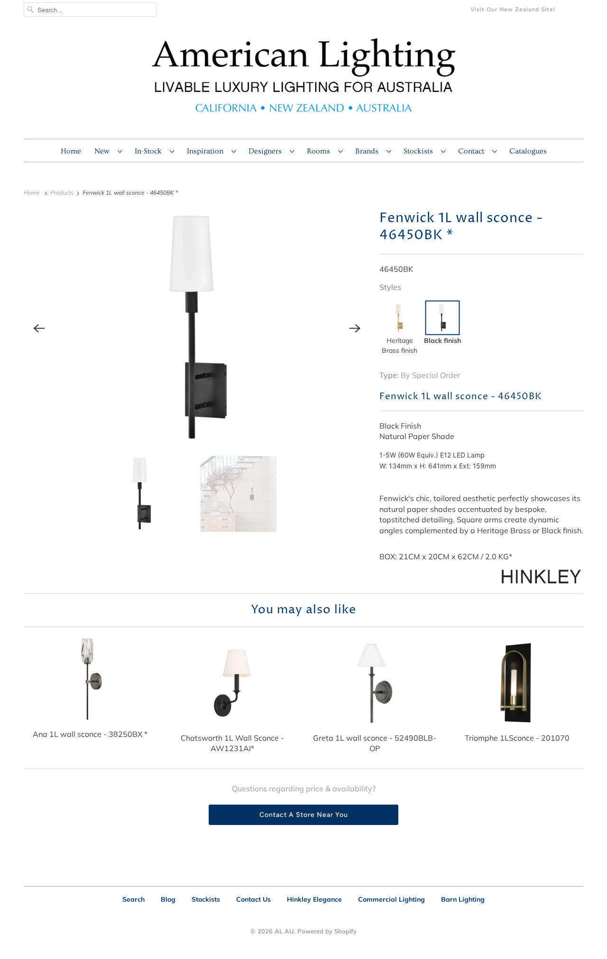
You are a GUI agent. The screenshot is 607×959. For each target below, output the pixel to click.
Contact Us (253, 899)
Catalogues (528, 151)
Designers (266, 151)
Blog (168, 899)
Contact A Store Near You (303, 815)
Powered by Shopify (327, 931)
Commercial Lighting (391, 899)
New (103, 151)
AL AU (284, 931)
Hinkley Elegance (314, 899)
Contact (472, 151)
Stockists (420, 151)
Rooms (320, 151)
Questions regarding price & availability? (304, 788)
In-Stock (150, 151)
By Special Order (430, 375)
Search (133, 899)
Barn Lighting (463, 899)
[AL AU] (303, 81)
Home (71, 151)
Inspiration (207, 151)
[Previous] (38, 328)
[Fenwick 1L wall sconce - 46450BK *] (197, 328)
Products (62, 192)
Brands (368, 151)
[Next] (354, 328)
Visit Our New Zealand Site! (513, 9)
